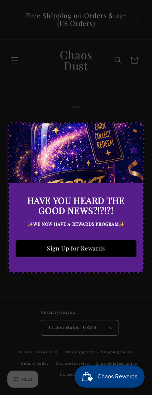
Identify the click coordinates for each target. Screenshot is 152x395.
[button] (18, 132)
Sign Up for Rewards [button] (76, 248)
